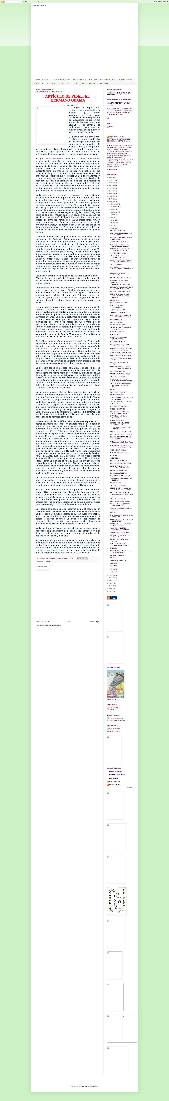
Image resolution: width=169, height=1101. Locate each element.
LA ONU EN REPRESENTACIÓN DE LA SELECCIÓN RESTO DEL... (121, 524)
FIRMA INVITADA (79, 80)
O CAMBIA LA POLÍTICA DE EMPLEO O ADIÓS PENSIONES (121, 380)
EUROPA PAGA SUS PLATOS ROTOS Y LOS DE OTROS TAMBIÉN (119, 295)
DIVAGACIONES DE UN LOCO (120, 291)
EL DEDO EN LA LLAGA (118, 230)
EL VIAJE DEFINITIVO (117, 555)
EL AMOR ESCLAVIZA (117, 395)
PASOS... (113, 512)
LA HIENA (113, 548)
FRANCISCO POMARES (117, 775)
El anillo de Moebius (115, 771)
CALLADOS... (114, 334)
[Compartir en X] (82, 558)
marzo (113, 228)
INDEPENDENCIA (125, 80)
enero (113, 572)
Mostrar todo (130, 787)
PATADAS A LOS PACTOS (118, 470)
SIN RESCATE (114, 563)
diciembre (114, 204)
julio (112, 217)
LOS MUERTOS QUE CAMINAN (120, 453)
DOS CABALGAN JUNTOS (118, 461)
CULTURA (93, 80)
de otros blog (46, 561)
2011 (111, 586)
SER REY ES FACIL (116, 322)
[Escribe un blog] (80, 558)
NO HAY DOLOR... (116, 483)
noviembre (114, 207)
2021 (111, 188)
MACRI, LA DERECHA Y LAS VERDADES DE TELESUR (119, 245)
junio (112, 220)
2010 (111, 589)
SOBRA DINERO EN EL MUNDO (120, 532)
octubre (113, 209)
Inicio (69, 622)
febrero (113, 569)
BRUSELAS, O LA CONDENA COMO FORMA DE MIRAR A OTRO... (121, 288)
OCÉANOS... (114, 566)
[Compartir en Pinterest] (86, 558)
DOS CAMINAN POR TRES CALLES (121, 434)
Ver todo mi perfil (112, 169)
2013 (111, 580)
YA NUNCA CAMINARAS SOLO (120, 312)
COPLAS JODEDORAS (42, 80)
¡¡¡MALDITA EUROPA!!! (117, 371)
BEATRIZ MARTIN (115, 785)
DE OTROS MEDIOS (107, 80)
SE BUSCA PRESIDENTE (118, 376)
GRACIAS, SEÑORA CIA (118, 325)
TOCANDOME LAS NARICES (119, 242)
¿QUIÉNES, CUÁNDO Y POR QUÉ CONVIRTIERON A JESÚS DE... (121, 261)
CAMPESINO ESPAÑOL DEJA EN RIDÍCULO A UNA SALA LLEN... (121, 446)
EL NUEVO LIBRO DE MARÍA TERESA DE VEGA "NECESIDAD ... (121, 494)
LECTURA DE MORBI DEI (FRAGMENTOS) (118, 338)
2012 (111, 583)
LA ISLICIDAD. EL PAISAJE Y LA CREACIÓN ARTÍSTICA (120, 249)
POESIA (75, 83)
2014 (111, 578)
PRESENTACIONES (89, 83)
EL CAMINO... (114, 300)
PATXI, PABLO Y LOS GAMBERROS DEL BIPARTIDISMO (121, 551)
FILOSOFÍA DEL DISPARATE (119, 280)
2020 (111, 191)
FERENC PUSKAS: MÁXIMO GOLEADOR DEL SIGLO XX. (120, 467)
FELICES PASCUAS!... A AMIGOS (120, 277)
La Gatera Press (114, 781)
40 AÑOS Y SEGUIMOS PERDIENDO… (117, 306)
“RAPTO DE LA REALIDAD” (119, 560)
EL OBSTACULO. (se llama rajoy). (121, 431)
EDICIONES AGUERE (62, 80)
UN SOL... (113, 389)
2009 (111, 591)
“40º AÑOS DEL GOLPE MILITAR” (120, 353)
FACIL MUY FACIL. (116, 455)
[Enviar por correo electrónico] (78, 558)
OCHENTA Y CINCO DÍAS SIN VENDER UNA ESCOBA (119, 412)
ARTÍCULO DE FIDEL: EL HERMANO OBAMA (118, 256)
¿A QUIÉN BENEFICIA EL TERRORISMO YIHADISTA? (120, 283)
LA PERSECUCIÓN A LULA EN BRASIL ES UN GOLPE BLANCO (121, 442)
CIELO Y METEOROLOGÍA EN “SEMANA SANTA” (119, 345)
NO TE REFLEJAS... (116, 319)
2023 (111, 183)
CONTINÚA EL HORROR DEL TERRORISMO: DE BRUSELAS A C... (121, 268)
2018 (111, 196)
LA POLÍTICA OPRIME (117, 420)
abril (112, 225)
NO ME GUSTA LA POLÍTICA (119, 303)
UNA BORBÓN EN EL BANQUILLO (121, 463)
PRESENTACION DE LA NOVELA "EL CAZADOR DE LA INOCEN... (121, 367)
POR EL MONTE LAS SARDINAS (120, 355)
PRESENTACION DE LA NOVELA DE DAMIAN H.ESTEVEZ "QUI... (121, 489)
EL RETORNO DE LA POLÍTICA (120, 501)
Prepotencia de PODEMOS (118, 473)
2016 (111, 201)
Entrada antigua (94, 622)
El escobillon (113, 778)
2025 (111, 177)
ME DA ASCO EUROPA (117, 341)
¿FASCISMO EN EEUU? (118, 310)
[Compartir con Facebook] (84, 558)
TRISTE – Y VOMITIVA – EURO (120, 374)
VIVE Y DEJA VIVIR (116, 264)
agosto (113, 215)
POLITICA (65, 83)
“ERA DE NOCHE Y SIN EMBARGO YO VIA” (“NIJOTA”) (121, 398)
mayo (112, 223)
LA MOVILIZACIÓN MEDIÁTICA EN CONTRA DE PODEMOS (121, 349)
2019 (111, 193)
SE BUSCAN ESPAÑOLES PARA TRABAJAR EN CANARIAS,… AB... (120, 385)
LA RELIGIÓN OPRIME (117, 409)
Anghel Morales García (116, 137)
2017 (111, 199)
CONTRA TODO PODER (118, 253)
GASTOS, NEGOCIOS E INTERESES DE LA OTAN (119, 544)
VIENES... (113, 558)
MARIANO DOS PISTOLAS (118, 406)
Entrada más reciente (43, 622)
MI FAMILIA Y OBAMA (117, 332)
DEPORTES (38, 83)
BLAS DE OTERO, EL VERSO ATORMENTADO (119, 423)
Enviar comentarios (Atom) (52, 625)
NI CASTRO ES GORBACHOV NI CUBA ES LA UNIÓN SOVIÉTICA (121, 316)
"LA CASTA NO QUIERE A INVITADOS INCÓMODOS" (119, 529)
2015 (111, 575)
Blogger (95, 1086)
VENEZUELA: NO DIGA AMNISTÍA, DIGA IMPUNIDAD (121, 328)
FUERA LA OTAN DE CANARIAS (120, 476)
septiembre (114, 212)
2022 (111, 185)
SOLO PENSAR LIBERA (118, 450)
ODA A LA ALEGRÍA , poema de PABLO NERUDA (120, 504)
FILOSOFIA (104, 83)
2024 (111, 180)
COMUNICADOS (52, 83)
